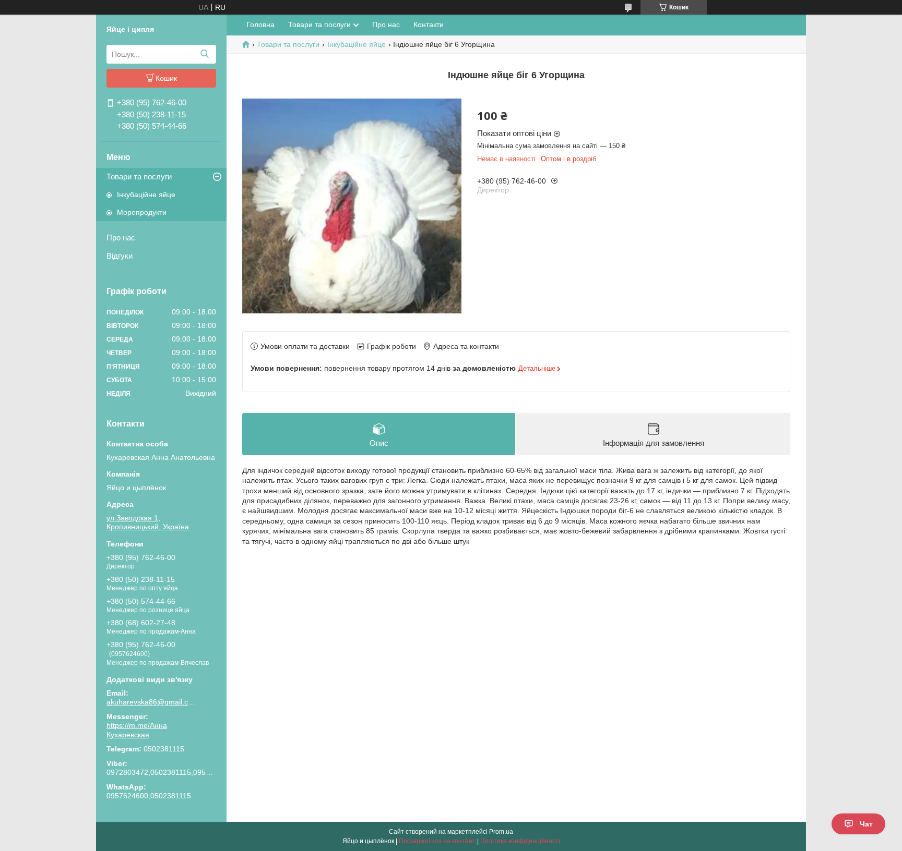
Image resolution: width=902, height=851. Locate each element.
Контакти (428, 24)
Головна (260, 24)
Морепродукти (142, 212)
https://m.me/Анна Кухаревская (136, 730)
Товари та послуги (139, 176)
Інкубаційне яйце (146, 194)
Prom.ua (501, 831)
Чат (866, 824)
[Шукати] (204, 54)
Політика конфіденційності (520, 841)
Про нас (120, 237)
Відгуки (119, 255)
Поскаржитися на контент (437, 841)
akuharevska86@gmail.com (150, 702)
